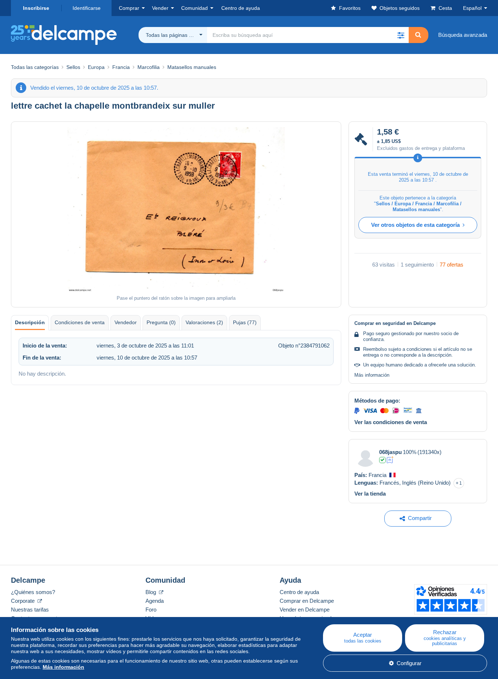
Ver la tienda (370, 493)
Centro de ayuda (299, 592)
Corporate (23, 601)
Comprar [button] (129, 8)
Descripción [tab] (30, 322)
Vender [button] (160, 8)
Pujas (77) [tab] (245, 322)
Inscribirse (36, 8)
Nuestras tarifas (30, 609)
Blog (151, 592)
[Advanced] (390, 459)
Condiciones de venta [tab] (80, 322)
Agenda (154, 601)
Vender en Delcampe (305, 609)
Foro (150, 609)
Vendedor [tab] (125, 322)
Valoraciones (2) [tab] (204, 322)
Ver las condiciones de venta (390, 422)
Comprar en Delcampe (307, 601)
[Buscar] (418, 35)
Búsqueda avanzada (462, 35)
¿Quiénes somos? (33, 592)
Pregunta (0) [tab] (161, 322)
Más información (371, 375)
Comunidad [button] (194, 8)
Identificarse (87, 8)
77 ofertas (451, 264)
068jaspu (390, 452)
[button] (401, 35)
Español (472, 8)
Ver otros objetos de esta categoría (415, 225)
